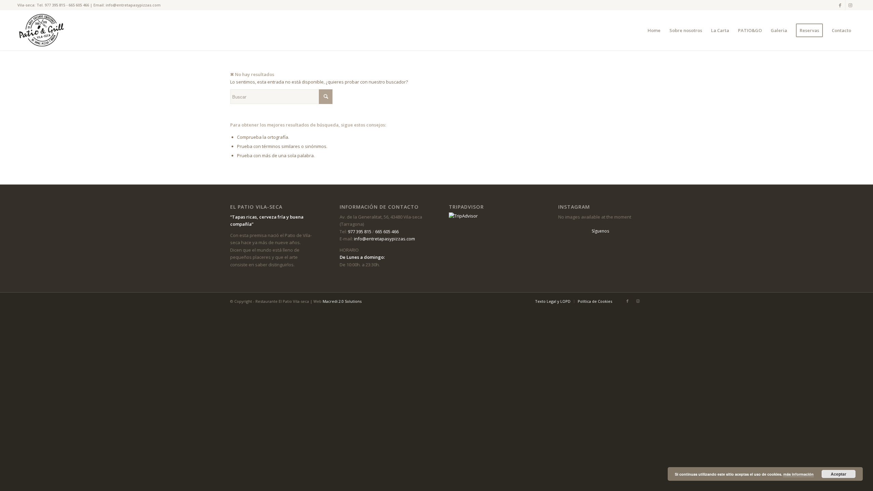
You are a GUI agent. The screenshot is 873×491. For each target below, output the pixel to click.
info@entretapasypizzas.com (133, 5)
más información (798, 474)
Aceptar (838, 474)
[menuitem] (654, 30)
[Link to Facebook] (840, 5)
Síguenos (600, 231)
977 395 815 (55, 5)
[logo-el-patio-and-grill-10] (43, 30)
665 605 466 (79, 5)
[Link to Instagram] (850, 5)
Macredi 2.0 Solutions (342, 301)
